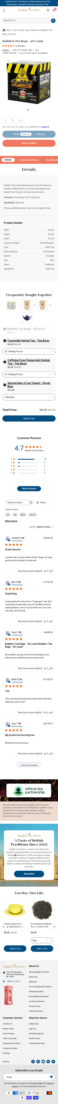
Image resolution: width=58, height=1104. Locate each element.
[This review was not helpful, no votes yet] (50, 571)
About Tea (33, 977)
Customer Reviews (29, 160)
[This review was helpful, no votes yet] (45, 571)
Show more (11, 521)
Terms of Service (36, 1011)
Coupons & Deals (10, 1048)
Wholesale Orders (36, 991)
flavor (22, 515)
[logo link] (14, 966)
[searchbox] (16, 502)
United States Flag (36, 1043)
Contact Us (7, 1024)
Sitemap (6, 1053)
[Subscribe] (51, 1077)
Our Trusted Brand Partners (40, 986)
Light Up (32, 1028)
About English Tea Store (39, 972)
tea (15, 515)
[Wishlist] (48, 10)
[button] (4, 10)
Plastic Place (34, 1038)
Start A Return (8, 1033)
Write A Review (29, 488)
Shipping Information (11, 1043)
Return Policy (8, 1028)
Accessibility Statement (39, 996)
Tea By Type (23, 30)
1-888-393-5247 (13, 981)
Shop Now (29, 873)
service (32, 515)
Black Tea (35, 30)
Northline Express (36, 1033)
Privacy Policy (35, 1006)
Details (8, 159)
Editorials (33, 982)
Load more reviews (29, 765)
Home (8, 30)
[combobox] (41, 527)
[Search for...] (53, 20)
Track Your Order (10, 1038)
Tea (14, 30)
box (8, 515)
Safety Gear (34, 1024)
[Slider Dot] (27, 109)
